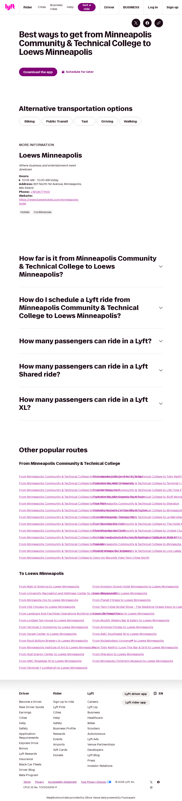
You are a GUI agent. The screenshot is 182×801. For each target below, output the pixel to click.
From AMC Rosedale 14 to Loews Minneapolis (50, 661)
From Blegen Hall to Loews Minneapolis (119, 593)
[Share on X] (136, 23)
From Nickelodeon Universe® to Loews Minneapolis (128, 641)
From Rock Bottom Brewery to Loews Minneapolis (53, 641)
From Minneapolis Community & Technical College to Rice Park (62, 504)
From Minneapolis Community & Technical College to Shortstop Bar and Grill (72, 531)
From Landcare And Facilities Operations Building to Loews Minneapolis (69, 614)
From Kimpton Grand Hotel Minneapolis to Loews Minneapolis (135, 587)
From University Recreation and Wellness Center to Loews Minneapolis (68, 593)
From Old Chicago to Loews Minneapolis (47, 607)
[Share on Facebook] (147, 23)
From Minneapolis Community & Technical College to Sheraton (135, 504)
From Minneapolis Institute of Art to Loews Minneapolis (57, 647)
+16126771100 (40, 192)
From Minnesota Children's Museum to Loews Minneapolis (132, 661)
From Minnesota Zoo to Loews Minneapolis (48, 600)
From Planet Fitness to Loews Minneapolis (121, 600)
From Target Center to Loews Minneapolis (48, 634)
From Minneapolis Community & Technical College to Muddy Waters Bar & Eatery (75, 551)
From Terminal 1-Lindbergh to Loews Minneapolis (53, 668)
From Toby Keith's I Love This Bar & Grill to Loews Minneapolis (135, 647)
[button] (91, 266)
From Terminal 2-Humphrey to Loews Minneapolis (53, 627)
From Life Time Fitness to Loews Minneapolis (123, 614)
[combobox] (158, 693)
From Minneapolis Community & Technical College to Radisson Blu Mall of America (76, 483)
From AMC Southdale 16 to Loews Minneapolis (124, 634)
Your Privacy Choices (93, 782)
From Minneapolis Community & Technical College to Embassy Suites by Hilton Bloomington (83, 510)
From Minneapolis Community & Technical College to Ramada (61, 544)
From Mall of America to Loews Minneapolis (49, 587)
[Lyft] (10, 7)
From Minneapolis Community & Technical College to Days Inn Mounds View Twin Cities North (84, 558)
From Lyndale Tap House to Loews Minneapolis (51, 620)
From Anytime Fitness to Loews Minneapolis (122, 627)
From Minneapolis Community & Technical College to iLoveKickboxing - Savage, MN (77, 517)
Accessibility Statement (62, 782)
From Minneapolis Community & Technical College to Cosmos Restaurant (69, 490)
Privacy (39, 782)
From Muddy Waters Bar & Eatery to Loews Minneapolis (130, 620)
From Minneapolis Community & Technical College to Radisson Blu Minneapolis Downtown (82, 497)
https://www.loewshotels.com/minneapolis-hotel (49, 202)
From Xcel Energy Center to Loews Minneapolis (51, 654)
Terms (27, 782)
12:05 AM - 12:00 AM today (40, 180)
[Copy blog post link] (158, 23)
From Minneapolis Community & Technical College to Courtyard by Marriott (71, 524)
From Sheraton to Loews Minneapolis (118, 654)
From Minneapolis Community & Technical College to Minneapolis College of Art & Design (81, 476)
